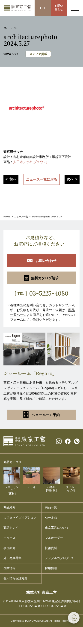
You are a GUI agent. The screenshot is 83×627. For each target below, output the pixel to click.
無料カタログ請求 (45, 278)
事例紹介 (9, 548)
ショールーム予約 (46, 415)
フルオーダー (54, 538)
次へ (70, 179)
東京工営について (57, 527)
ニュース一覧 (21, 216)
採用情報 (51, 568)
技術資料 (51, 548)
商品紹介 (9, 507)
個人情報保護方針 (15, 578)
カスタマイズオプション (19, 517)
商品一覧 (51, 507)
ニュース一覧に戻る (41, 179)
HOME (6, 216)
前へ (12, 179)
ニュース (9, 538)
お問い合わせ (59, 7)
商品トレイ (10, 527)
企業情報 (9, 568)
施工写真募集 (12, 558)
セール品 (51, 517)
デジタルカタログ (57, 558)
